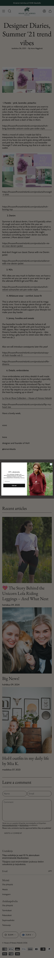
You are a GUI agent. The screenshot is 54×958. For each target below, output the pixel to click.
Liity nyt (14, 485)
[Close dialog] (51, 464)
